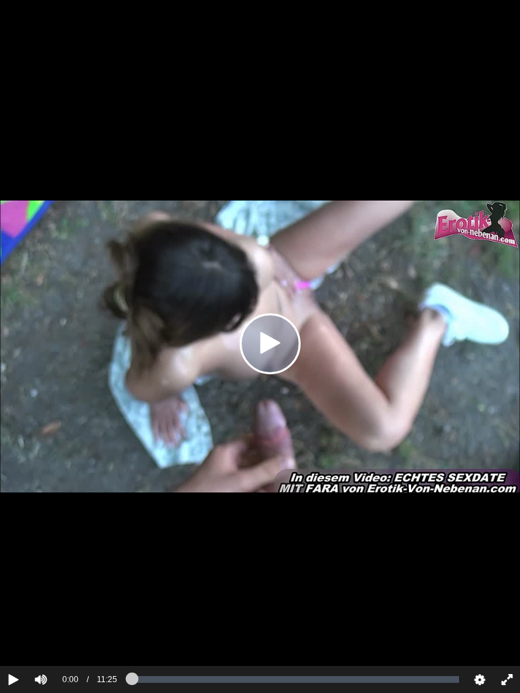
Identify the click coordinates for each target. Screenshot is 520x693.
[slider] (64, 638)
